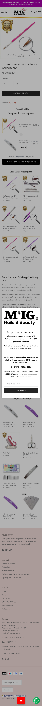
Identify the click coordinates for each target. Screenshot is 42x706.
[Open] (21, 700)
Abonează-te (21, 391)
